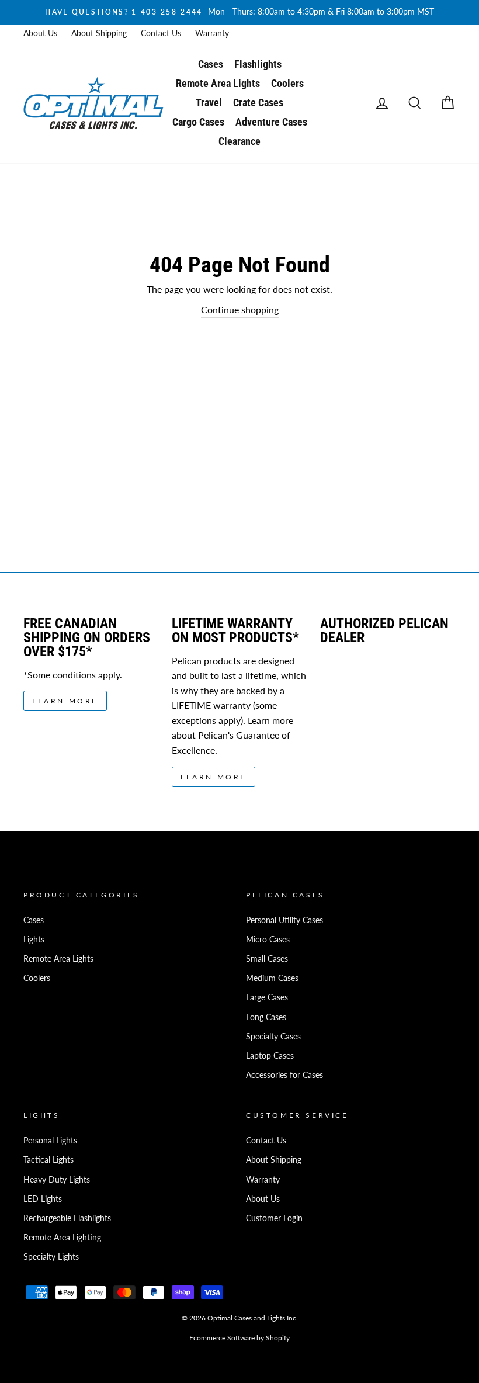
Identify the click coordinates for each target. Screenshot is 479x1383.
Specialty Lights (51, 1256)
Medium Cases (272, 978)
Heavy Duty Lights (56, 1179)
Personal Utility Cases (284, 920)
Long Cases (266, 1017)
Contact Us (161, 33)
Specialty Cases (273, 1036)
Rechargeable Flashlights (67, 1218)
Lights (33, 939)
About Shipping (99, 33)
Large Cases (267, 997)
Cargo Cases (198, 122)
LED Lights (42, 1199)
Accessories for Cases (284, 1075)
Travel (209, 102)
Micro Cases (268, 939)
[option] (239, 12)
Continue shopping (240, 309)
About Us (40, 33)
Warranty (212, 33)
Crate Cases (258, 102)
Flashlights (258, 64)
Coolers (287, 83)
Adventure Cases (271, 122)
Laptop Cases (270, 1055)
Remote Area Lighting (62, 1237)
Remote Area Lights (218, 83)
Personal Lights (50, 1140)
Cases (210, 64)
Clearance (239, 141)
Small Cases (267, 958)
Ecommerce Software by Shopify (239, 1337)
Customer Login (274, 1218)
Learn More (65, 700)
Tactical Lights (48, 1159)
